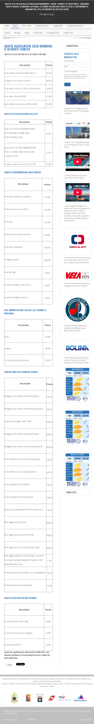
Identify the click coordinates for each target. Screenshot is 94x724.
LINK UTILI (71, 492)
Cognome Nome (69, 61)
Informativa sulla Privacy (9, 719)
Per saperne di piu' (47, 14)
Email (66, 66)
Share (10, 665)
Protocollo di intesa (70, 325)
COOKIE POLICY (31, 719)
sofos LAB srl (88, 719)
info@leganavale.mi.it (84, 711)
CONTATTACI (72, 45)
